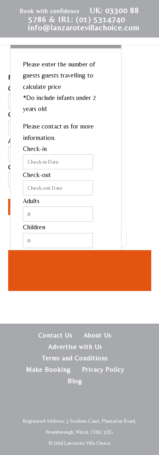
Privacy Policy (103, 369)
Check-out (37, 175)
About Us (98, 335)
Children (34, 227)
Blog (75, 381)
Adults (31, 201)
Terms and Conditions (75, 358)
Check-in (35, 149)
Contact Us (55, 335)
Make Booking (48, 369)
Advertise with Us (75, 347)
